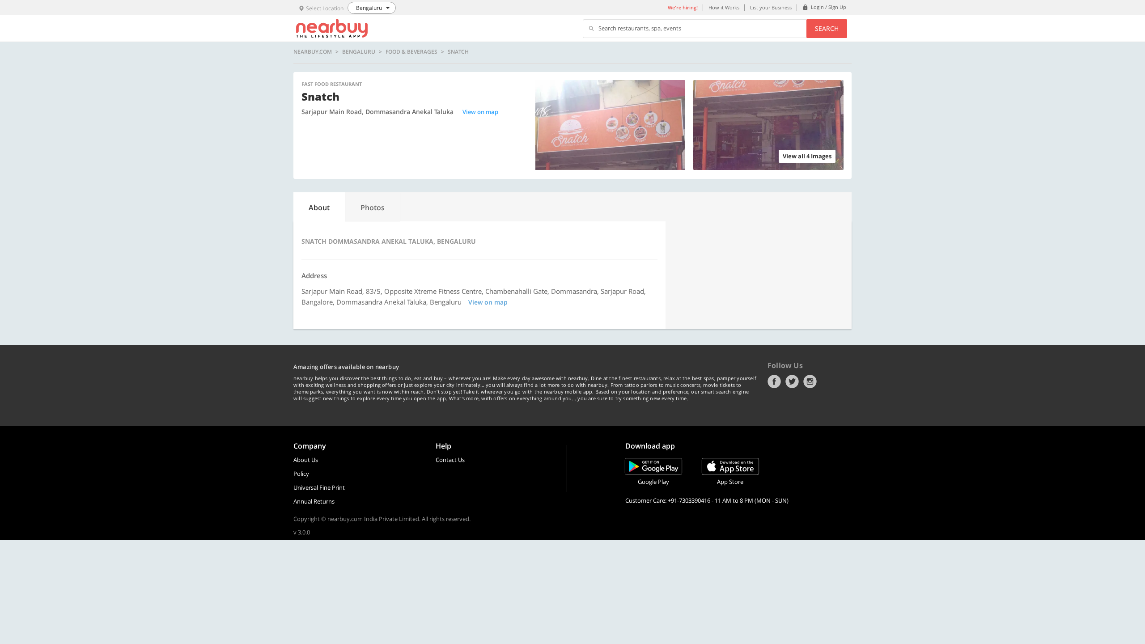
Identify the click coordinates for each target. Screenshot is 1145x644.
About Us (305, 460)
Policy (301, 474)
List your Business (771, 7)
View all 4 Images (807, 156)
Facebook (774, 381)
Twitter (792, 381)
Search (827, 28)
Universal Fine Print (319, 487)
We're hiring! (683, 7)
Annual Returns (314, 501)
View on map (480, 112)
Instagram (810, 381)
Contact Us (450, 460)
